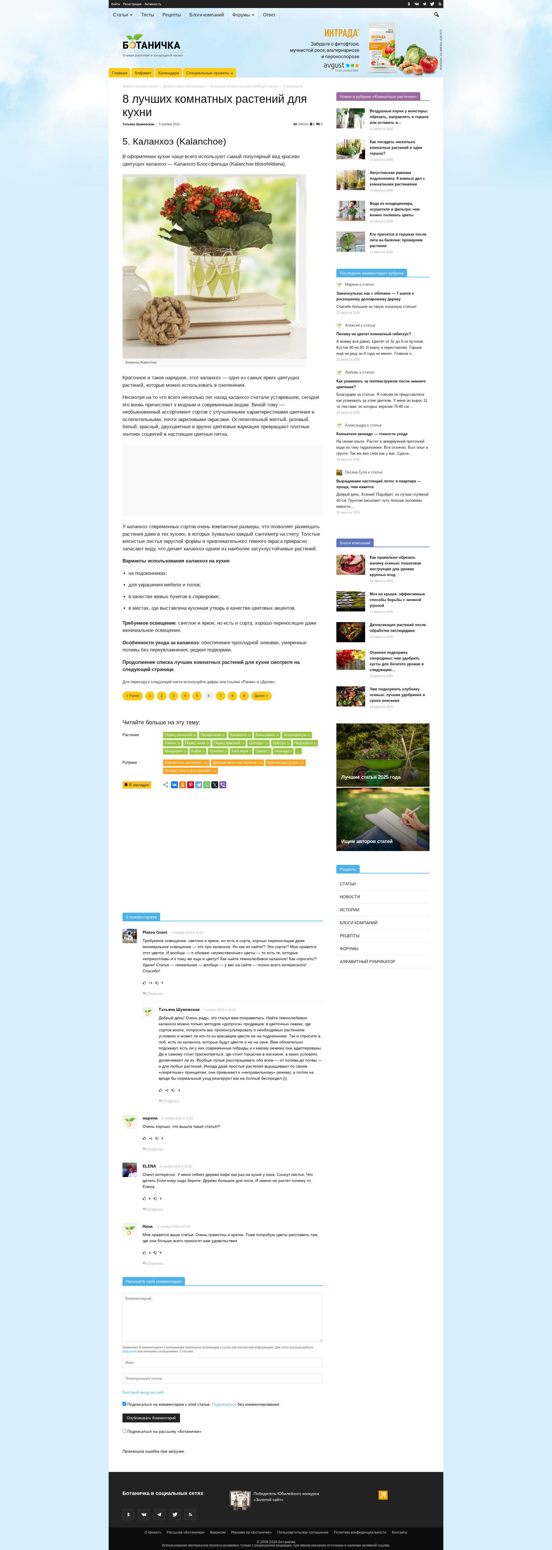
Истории (349, 909)
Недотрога (305, 743)
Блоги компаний (206, 14)
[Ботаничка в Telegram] (424, 4)
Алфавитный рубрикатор (367, 961)
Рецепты (171, 14)
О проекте (153, 1532)
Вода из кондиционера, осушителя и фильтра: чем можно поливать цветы (395, 209)
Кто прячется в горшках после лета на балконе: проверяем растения (398, 240)
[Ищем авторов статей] (383, 819)
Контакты (399, 1532)
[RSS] (439, 4)
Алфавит (143, 73)
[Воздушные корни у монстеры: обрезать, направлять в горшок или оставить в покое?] (350, 118)
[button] (436, 15)
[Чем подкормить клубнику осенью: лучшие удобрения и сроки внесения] (350, 696)
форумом (129, 1351)
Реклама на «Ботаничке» (251, 1532)
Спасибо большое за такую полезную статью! (376, 306)
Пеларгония (213, 735)
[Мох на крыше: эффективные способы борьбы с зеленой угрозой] (350, 601)
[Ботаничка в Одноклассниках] (408, 4)
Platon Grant (155, 932)
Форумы (241, 14)
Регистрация (132, 4)
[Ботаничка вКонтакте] (416, 4)
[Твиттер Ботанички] (432, 4)
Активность (153, 4)
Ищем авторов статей (366, 841)
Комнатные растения (140, 86)
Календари (168, 73)
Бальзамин (267, 735)
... (298, 751)
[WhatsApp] (206, 784)
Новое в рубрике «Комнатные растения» (378, 96)
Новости (350, 897)
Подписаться (224, 1404)
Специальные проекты (207, 73)
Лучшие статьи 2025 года (370, 777)
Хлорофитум (297, 735)
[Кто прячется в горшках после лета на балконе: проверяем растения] (350, 242)
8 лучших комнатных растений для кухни (244, 86)
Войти (115, 4)
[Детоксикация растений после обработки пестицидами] (350, 632)
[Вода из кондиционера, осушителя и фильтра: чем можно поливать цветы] (350, 211)
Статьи (120, 14)
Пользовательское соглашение (303, 1532)
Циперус (258, 743)
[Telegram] (198, 784)
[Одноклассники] (182, 784)
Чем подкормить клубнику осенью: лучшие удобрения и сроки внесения (397, 695)
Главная (119, 73)
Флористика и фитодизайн (190, 770)
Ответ (269, 14)
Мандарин (175, 751)
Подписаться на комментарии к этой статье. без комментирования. (203, 1404)
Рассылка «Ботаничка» (186, 1532)
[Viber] (222, 784)
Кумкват (218, 751)
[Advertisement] (222, 853)
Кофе (198, 751)
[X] (214, 784)
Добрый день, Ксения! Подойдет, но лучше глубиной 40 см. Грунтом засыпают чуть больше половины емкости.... (382, 500)
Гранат (263, 751)
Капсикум (241, 751)
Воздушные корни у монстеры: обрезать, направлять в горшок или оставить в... (399, 117)
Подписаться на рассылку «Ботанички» (164, 1431)
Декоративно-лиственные (184, 86)
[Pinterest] (190, 784)
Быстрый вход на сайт (143, 1392)
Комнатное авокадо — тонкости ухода (371, 434)
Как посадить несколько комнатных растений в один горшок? (396, 148)
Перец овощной (180, 735)
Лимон (172, 743)
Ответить (155, 994)
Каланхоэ (240, 735)
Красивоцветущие (285, 762)
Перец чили (197, 743)
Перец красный (229, 743)
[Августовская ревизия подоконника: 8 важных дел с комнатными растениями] (350, 180)
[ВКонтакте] (174, 784)
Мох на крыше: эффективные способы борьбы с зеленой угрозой (397, 600)
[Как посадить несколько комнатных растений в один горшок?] (350, 149)
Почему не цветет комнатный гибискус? (373, 334)
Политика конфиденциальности (360, 1532)
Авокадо (283, 751)
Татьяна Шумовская (138, 124)
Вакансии (218, 1532)
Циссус (281, 743)
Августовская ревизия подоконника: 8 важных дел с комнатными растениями (397, 178)
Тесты (147, 14)
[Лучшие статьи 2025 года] (383, 755)
